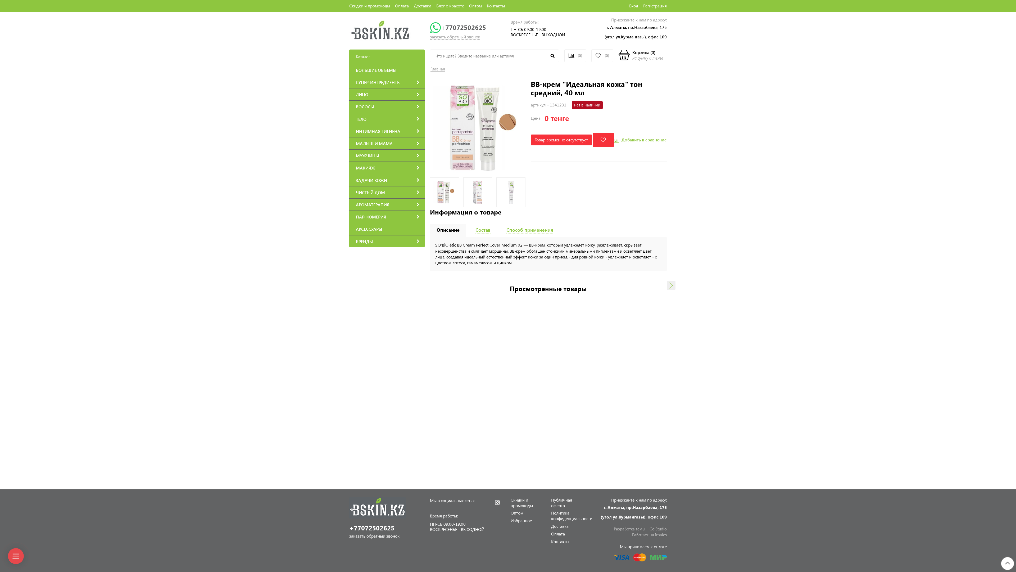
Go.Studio (658, 528)
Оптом (475, 5)
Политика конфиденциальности (571, 515)
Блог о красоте (450, 5)
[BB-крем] (478, 127)
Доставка (422, 5)
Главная (437, 69)
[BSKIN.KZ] (380, 30)
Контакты (496, 5)
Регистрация (655, 5)
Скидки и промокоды (369, 5)
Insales (661, 534)
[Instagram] (497, 502)
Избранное (521, 520)
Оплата (402, 5)
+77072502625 (463, 27)
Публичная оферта (561, 502)
